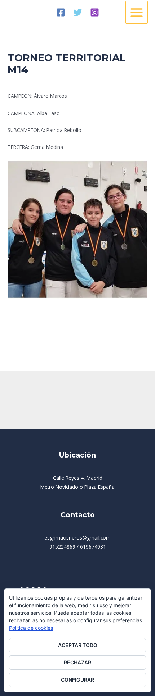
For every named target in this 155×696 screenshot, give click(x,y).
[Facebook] (61, 12)
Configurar (77, 680)
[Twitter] (78, 12)
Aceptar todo (77, 645)
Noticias (20, 82)
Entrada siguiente (129, 344)
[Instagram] (95, 12)
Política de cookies (31, 628)
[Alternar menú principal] (136, 12)
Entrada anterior (24, 344)
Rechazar (77, 662)
